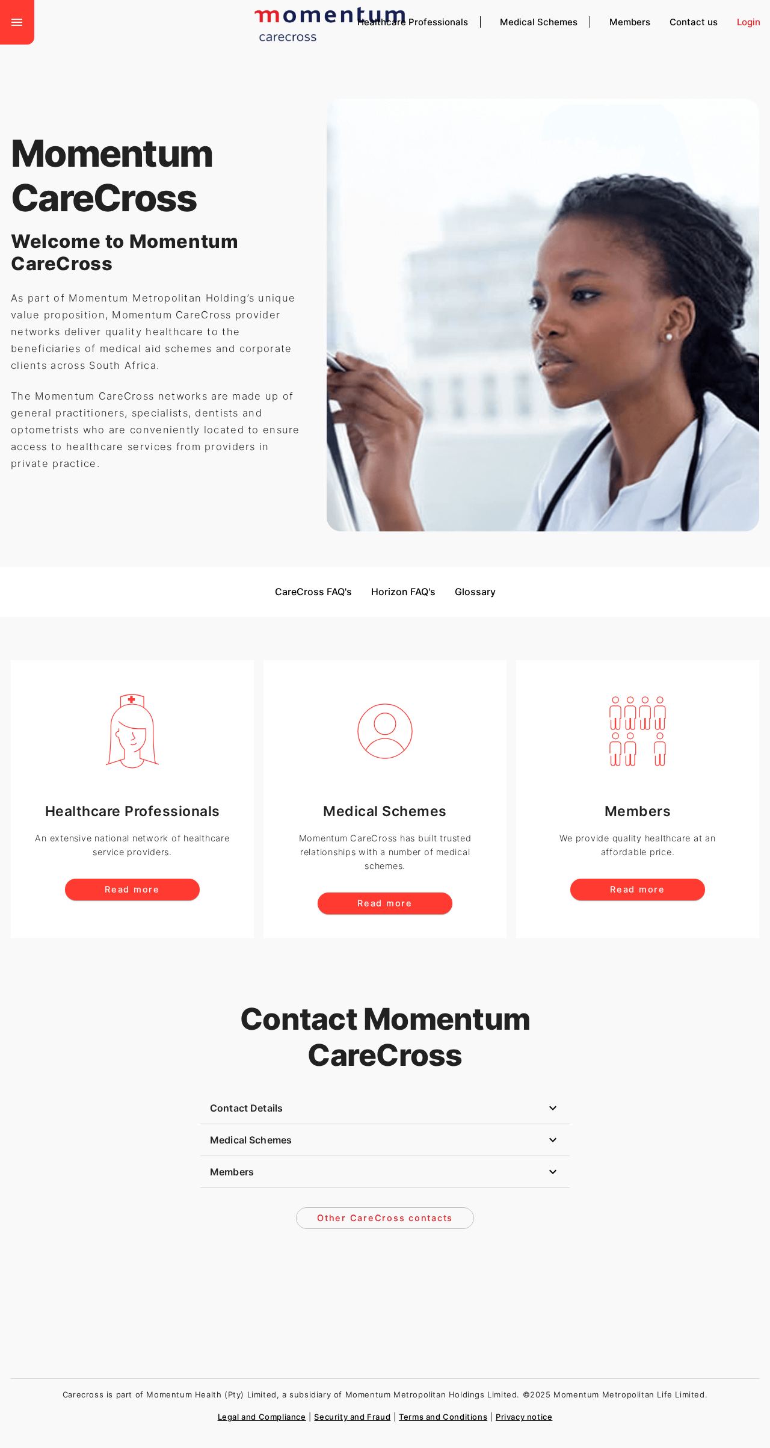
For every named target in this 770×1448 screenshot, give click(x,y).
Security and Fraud (352, 1417)
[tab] (385, 1108)
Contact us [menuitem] (694, 22)
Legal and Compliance (262, 1417)
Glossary (475, 592)
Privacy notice (524, 1417)
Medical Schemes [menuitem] (539, 22)
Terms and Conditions (443, 1417)
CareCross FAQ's (313, 592)
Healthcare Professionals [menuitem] (412, 22)
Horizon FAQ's (403, 592)
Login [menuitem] (748, 22)
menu (17, 22)
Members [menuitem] (629, 22)
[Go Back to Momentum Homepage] (370, 20)
